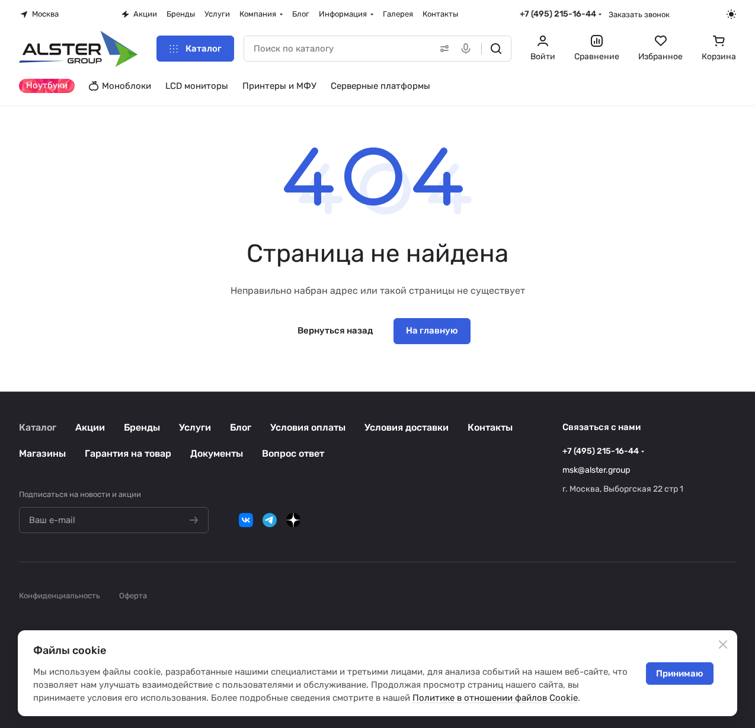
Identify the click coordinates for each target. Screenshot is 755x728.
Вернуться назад (335, 330)
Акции (90, 427)
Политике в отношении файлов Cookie (495, 697)
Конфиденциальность (59, 595)
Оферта (133, 595)
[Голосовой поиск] (468, 48)
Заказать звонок (639, 14)
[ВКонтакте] (246, 520)
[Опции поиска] (442, 48)
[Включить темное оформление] (731, 14)
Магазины (42, 453)
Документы (216, 453)
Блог (240, 427)
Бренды (142, 427)
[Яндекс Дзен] (293, 520)
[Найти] (496, 48)
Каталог (37, 427)
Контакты (490, 427)
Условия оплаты (307, 427)
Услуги (195, 427)
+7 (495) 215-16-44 (558, 14)
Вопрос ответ (293, 453)
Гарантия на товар (128, 453)
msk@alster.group (596, 470)
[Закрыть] (723, 644)
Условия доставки (406, 427)
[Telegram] (270, 520)
